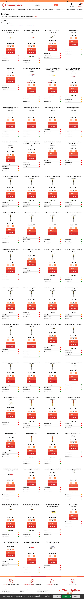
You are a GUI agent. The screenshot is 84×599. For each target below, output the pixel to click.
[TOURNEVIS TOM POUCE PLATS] (31, 550)
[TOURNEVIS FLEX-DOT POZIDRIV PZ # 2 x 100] (31, 334)
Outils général (29, 16)
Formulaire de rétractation (42, 591)
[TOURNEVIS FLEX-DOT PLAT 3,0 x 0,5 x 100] (52, 259)
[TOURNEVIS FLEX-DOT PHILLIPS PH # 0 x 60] (31, 222)
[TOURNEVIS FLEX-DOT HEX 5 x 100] (52, 184)
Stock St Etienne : (5, 58)
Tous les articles (4, 16)
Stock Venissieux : (5, 60)
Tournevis (35, 16)
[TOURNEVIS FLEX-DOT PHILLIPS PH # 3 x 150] (10, 259)
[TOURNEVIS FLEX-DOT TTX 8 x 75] (52, 370)
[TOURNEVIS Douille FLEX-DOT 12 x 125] (31, 114)
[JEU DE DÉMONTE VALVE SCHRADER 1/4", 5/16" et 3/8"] (10, 40)
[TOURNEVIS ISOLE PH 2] (52, 441)
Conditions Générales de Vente (8, 593)
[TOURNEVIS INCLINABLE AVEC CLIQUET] (11, 404)
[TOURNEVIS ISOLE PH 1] (31, 441)
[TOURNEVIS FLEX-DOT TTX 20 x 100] (10, 370)
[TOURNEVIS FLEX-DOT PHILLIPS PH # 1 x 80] (52, 222)
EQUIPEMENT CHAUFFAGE (8, 9)
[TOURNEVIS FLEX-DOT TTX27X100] (73, 367)
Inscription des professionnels (43, 590)
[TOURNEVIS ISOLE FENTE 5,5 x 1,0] (73, 405)
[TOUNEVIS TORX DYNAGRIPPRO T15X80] (31, 40)
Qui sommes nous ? (23, 590)
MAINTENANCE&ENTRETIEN (33, 9)
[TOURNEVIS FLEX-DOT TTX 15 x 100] (73, 332)
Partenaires (21, 593)
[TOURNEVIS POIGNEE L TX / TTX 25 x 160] (31, 514)
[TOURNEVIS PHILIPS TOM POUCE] (10, 477)
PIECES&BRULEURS (60, 9)
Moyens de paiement (6, 591)
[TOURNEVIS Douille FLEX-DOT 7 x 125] (11, 149)
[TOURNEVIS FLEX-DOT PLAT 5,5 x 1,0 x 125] (10, 297)
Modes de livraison (6, 590)
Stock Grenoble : (5, 55)
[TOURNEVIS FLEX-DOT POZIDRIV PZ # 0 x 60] (73, 297)
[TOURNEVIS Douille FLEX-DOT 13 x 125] (53, 114)
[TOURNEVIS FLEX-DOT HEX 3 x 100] (10, 184)
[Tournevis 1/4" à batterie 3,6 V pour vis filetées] (53, 37)
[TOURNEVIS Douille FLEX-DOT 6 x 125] (73, 114)
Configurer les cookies (41, 593)
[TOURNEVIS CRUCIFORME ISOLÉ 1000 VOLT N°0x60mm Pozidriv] (52, 78)
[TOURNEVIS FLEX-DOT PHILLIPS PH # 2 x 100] (73, 222)
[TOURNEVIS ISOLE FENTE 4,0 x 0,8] (52, 405)
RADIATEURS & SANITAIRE (47, 9)
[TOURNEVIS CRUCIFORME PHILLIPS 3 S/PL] (31, 78)
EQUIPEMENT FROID (20, 9)
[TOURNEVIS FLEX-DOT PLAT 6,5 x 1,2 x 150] (31, 297)
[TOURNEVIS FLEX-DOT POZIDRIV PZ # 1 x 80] (10, 334)
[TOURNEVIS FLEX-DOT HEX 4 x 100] (31, 184)
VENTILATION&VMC (70, 9)
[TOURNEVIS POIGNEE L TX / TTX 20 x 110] (10, 514)
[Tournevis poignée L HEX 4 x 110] (73, 477)
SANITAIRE (79, 9)
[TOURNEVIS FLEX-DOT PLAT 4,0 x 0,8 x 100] (73, 259)
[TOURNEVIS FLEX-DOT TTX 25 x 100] (31, 370)
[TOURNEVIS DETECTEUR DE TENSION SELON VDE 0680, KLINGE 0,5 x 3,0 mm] (73, 79)
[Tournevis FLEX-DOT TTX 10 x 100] (53, 330)
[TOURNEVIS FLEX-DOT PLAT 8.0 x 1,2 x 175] (52, 297)
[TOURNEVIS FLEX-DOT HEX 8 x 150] (10, 220)
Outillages (23, 16)
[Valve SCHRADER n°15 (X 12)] (52, 550)
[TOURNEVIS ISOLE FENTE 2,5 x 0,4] (31, 405)
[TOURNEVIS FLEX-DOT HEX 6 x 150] (73, 184)
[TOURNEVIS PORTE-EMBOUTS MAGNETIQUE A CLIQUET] (52, 514)
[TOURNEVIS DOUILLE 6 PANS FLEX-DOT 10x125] (11, 114)
